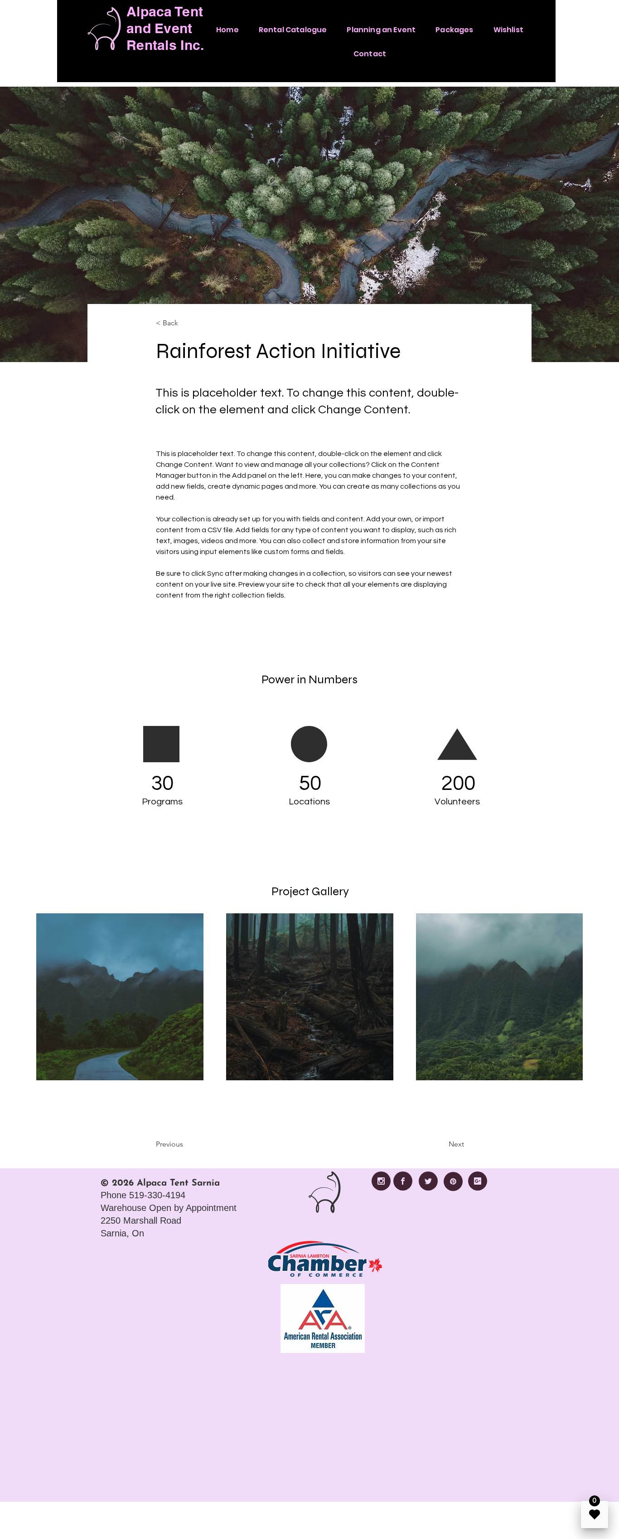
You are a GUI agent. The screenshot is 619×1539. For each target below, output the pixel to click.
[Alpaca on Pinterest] (453, 1181)
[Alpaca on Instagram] (381, 1181)
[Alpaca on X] (428, 1181)
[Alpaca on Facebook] (402, 1181)
